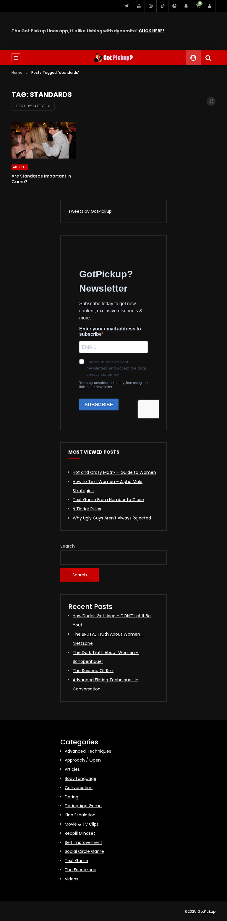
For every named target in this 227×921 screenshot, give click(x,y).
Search (67, 546)
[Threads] (174, 6)
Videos (71, 879)
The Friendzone (80, 870)
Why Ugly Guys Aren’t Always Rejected (112, 518)
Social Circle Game (84, 851)
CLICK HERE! (151, 31)
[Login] (209, 6)
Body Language (80, 778)
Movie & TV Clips (82, 824)
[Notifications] (186, 6)
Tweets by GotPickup (90, 211)
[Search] (208, 57)
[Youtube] (139, 6)
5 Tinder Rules (87, 509)
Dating (71, 797)
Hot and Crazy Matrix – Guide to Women (114, 472)
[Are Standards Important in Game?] (44, 140)
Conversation (79, 788)
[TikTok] (162, 6)
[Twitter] (127, 6)
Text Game (76, 861)
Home (17, 72)
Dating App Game (83, 806)
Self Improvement (83, 842)
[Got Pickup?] (113, 57)
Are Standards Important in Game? (41, 179)
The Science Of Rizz (93, 671)
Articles (20, 167)
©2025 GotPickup (199, 911)
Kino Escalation (80, 815)
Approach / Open (83, 760)
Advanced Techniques (88, 751)
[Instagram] (150, 6)
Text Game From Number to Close (108, 500)
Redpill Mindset (80, 833)
